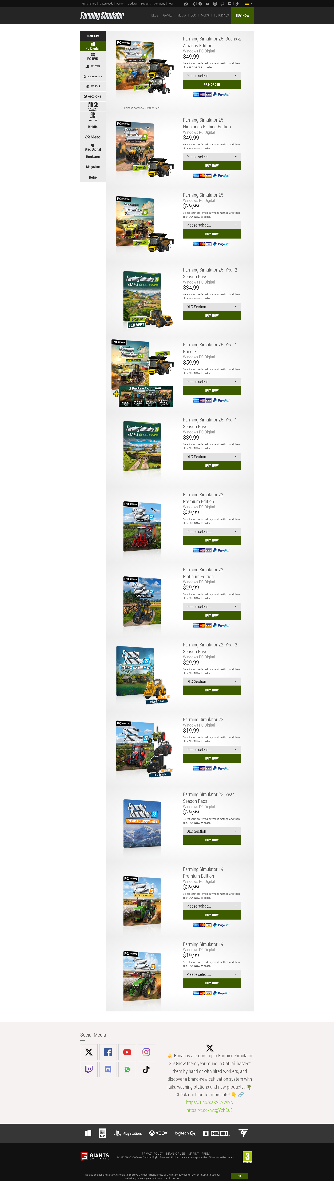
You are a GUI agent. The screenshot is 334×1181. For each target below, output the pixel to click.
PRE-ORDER (212, 84)
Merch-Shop (89, 3)
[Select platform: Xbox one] (93, 96)
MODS (205, 15)
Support (145, 3)
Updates (133, 3)
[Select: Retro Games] (93, 177)
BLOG (154, 15)
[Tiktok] (237, 4)
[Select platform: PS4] (93, 86)
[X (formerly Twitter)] (193, 4)
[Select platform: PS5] (93, 66)
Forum (120, 3)
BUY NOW (242, 15)
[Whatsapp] (186, 4)
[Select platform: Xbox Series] (93, 76)
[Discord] (230, 4)
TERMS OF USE (175, 1153)
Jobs (171, 3)
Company (159, 3)
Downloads (106, 3)
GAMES (168, 15)
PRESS (206, 1153)
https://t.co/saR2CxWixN (209, 1102)
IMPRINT (193, 1153)
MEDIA (181, 15)
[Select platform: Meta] (93, 137)
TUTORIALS (221, 15)
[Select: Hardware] (93, 157)
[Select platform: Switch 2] (93, 107)
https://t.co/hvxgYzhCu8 (210, 1110)
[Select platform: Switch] (93, 117)
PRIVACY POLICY (152, 1153)
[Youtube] (208, 4)
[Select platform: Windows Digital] (93, 46)
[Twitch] (223, 4)
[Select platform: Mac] (93, 147)
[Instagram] (215, 4)
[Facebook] (200, 4)
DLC (193, 15)
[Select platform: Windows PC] (93, 56)
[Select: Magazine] (93, 167)
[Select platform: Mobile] (93, 127)
